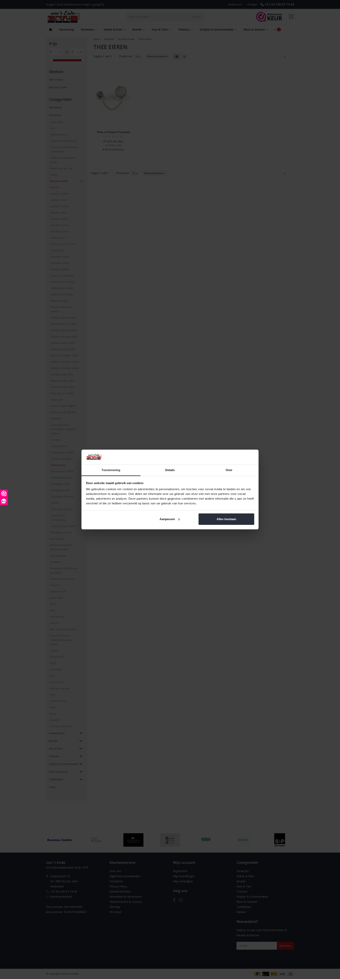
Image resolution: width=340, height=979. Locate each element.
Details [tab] (170, 470)
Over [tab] (229, 470)
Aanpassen (167, 519)
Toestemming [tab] (111, 470)
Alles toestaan (226, 519)
